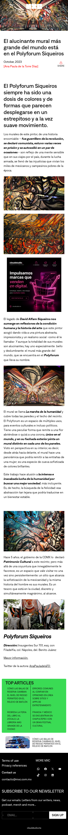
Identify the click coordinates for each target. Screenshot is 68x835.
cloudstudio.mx (34, 828)
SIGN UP (57, 815)
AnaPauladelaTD (40, 666)
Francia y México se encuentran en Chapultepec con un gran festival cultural (42, 719)
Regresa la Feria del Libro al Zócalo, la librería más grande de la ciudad (16, 720)
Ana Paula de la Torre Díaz (21, 66)
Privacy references (14, 765)
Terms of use (10, 760)
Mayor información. (16, 657)
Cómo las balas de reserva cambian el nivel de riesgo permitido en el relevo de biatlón (17, 695)
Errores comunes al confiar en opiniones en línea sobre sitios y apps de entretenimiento (42, 697)
